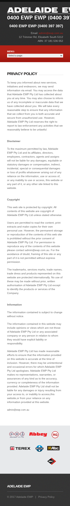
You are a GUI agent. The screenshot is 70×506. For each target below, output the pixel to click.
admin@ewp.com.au (51, 33)
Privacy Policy (46, 496)
